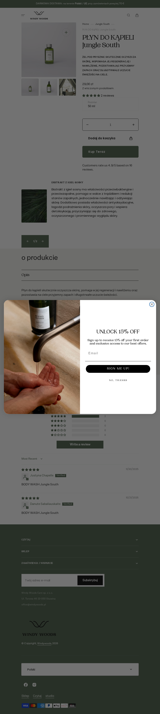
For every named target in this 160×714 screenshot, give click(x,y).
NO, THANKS (118, 380)
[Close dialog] (151, 304)
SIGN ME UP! (118, 368)
